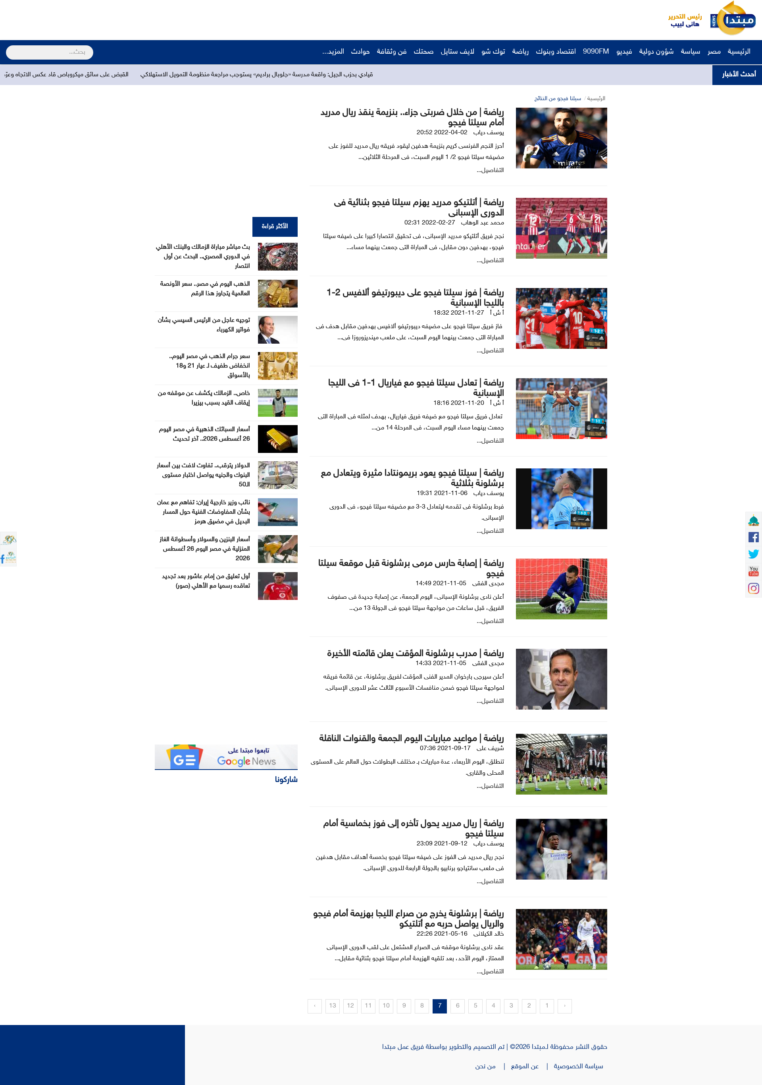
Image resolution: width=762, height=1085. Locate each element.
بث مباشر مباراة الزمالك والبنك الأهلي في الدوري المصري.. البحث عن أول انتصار (203, 257)
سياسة (690, 52)
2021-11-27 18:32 (458, 313)
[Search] (9, 47)
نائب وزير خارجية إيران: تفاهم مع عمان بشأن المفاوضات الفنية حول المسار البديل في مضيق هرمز (203, 512)
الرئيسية (740, 52)
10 (386, 1006)
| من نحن (493, 1067)
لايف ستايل (457, 52)
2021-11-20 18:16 (458, 403)
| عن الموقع (532, 1067)
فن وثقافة (392, 52)
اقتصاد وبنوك (556, 52)
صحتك (424, 52)
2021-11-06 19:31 (442, 493)
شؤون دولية (656, 52)
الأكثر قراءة (275, 226)
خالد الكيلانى (488, 934)
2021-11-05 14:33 (441, 663)
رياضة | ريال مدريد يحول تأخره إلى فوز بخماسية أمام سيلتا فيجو (413, 828)
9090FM (596, 52)
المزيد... (333, 52)
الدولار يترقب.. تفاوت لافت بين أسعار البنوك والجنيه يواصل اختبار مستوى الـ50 (203, 475)
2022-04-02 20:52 (442, 133)
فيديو (624, 52)
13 (332, 1006)
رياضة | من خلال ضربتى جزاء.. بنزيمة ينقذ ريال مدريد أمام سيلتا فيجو (412, 117)
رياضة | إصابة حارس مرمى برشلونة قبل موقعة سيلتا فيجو (411, 568)
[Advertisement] (149, 18)
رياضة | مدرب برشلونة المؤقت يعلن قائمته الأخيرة (415, 653)
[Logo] (680, 18)
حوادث (360, 52)
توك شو (493, 52)
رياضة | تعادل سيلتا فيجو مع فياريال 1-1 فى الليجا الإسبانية (416, 388)
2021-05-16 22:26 (442, 934)
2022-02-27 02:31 (429, 223)
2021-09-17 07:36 (445, 748)
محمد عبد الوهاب (482, 223)
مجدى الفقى (488, 584)
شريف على (490, 748)
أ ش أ (497, 313)
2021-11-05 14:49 (441, 584)
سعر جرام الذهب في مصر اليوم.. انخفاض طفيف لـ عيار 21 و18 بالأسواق (209, 366)
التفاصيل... (490, 170)
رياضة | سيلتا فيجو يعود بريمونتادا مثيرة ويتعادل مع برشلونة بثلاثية (412, 478)
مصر (714, 52)
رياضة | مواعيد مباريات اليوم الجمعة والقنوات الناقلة (411, 738)
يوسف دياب (488, 133)
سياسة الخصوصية (580, 1067)
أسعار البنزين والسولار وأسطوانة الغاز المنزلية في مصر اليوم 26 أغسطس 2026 (205, 549)
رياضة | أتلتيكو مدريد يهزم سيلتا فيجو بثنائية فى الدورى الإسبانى (419, 208)
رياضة (520, 52)
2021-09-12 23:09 (442, 844)
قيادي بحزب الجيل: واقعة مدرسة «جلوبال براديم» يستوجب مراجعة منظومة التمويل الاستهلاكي (312, 75)
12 (350, 1006)
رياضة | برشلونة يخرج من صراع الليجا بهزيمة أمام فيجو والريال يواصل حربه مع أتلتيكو (408, 919)
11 (368, 1006)
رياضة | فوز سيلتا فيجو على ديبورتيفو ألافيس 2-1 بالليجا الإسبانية (415, 298)
